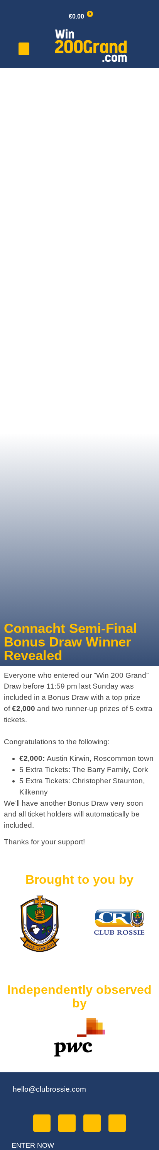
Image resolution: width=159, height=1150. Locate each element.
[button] (24, 49)
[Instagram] (117, 1123)
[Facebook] (42, 1123)
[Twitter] (67, 1123)
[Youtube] (92, 1123)
